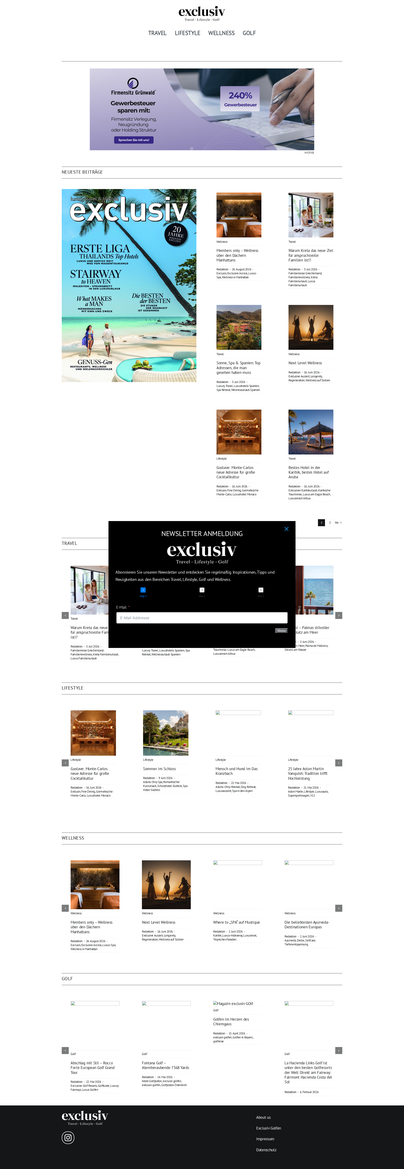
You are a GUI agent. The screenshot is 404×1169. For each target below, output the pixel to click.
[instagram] (68, 1137)
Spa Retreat (223, 390)
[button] (65, 615)
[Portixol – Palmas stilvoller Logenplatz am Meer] (309, 568)
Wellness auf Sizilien (318, 380)
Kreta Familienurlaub (303, 279)
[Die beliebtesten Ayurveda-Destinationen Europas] (309, 862)
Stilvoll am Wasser (295, 650)
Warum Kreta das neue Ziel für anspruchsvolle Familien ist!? (311, 255)
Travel (292, 242)
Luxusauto (321, 792)
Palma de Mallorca (316, 646)
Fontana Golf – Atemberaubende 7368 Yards (165, 1065)
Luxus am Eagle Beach (316, 494)
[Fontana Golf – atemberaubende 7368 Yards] (166, 1003)
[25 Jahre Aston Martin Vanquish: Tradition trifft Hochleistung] (310, 712)
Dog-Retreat (248, 787)
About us (263, 1117)
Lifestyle (221, 459)
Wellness (221, 242)
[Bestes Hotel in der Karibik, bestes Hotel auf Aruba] (311, 412)
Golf (73, 1054)
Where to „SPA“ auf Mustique (236, 922)
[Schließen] (286, 529)
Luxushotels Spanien (246, 386)
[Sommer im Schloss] (165, 712)
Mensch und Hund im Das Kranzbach (236, 771)
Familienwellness (299, 277)
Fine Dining (234, 490)
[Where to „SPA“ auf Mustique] (237, 862)
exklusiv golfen (151, 1085)
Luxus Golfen (90, 1090)
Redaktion (222, 269)
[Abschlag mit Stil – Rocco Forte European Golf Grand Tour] (95, 1003)
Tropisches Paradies (224, 939)
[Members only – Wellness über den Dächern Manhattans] (238, 195)
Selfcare (310, 940)
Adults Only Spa (152, 782)
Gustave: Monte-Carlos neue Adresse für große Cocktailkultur (235, 472)
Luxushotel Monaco (244, 494)
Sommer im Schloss (159, 768)
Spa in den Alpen (242, 791)
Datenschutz (266, 1149)
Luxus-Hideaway (232, 935)
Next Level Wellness (305, 362)
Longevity (316, 376)
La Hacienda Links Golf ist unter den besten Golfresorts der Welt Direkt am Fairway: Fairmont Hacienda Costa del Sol (308, 1072)
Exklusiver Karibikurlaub (303, 490)
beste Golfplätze (152, 1081)
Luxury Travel (224, 386)
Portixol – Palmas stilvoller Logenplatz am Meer (307, 630)
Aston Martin (295, 792)
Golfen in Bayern (243, 1037)
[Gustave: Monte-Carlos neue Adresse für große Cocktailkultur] (238, 412)
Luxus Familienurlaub (302, 283)
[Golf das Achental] (233, 1003)
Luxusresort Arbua (299, 498)
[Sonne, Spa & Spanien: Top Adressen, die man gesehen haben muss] (238, 308)
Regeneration (297, 380)
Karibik (217, 935)
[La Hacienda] (309, 1003)
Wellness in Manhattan (235, 277)
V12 (312, 795)
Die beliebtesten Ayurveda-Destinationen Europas (307, 924)
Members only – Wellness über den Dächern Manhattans (237, 255)
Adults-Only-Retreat (228, 787)
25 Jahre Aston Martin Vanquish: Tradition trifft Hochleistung (307, 773)
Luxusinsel (249, 935)
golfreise (218, 1041)
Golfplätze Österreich (174, 1085)
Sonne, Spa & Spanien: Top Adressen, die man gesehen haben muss (238, 367)
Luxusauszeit (223, 791)
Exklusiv (221, 490)
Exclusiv (221, 273)
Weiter (281, 631)
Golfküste (103, 1086)
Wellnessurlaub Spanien (245, 390)
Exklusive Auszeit (299, 376)
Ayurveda (290, 940)
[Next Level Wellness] (311, 308)
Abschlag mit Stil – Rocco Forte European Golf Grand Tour (93, 1067)
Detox (300, 940)
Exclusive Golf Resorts (84, 1086)
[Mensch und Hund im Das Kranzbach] (238, 712)
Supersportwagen (298, 795)
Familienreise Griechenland (305, 273)
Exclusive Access (237, 273)
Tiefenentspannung (296, 944)
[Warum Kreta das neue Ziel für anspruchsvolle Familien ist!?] (311, 195)
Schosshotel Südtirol (169, 786)
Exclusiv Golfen (268, 1128)
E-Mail (121, 607)
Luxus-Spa (108, 945)
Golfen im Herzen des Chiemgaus (231, 1021)
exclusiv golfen (172, 1081)
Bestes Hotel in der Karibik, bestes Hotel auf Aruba (309, 472)
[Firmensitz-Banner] (202, 70)
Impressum (265, 1138)
